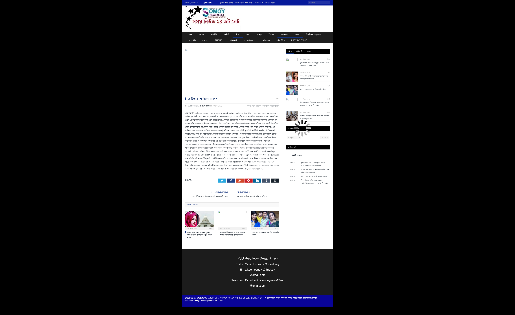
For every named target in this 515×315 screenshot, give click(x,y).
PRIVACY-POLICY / (228, 298)
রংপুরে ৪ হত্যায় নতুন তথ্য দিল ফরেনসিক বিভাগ (313, 89)
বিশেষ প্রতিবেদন (249, 40)
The (208, 300)
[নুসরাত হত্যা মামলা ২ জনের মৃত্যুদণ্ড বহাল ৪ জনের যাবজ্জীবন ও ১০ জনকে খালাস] (199, 220)
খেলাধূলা (259, 34)
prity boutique (299, 40)
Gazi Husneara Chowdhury (198, 106)
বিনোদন (271, 34)
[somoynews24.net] (213, 18)
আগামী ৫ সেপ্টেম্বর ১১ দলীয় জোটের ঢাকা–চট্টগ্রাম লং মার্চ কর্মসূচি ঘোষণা (314, 117)
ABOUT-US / (214, 298)
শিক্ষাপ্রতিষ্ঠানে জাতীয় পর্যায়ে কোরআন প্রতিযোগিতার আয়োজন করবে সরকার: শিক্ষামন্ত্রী (314, 103)
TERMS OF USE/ (243, 298)
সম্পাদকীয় (192, 40)
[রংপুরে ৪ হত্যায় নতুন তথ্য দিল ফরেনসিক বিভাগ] (265, 220)
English (219, 40)
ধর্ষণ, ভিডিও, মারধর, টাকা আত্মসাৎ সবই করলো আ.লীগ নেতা (210, 196)
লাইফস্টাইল (280, 40)
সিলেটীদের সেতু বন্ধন (313, 34)
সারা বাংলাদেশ (269, 106)
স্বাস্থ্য (247, 34)
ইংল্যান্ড (202, 34)
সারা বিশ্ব (205, 40)
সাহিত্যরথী (233, 40)
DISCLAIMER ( (257, 298)
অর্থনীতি (226, 34)
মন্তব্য (309, 51)
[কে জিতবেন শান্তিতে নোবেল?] (232, 72)
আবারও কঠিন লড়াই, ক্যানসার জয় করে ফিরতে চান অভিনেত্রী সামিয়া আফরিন (246, 2)
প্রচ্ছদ (190, 34)
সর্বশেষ (290, 51)
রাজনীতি (214, 34)
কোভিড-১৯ (266, 40)
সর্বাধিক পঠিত (299, 51)
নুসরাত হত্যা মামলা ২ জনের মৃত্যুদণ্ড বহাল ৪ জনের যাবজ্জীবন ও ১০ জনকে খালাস (199, 235)
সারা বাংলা (284, 34)
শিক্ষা (237, 34)
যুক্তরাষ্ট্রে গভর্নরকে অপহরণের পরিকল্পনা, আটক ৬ (252, 196)
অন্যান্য (297, 34)
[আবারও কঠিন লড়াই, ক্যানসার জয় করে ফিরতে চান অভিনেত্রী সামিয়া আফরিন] (232, 220)
